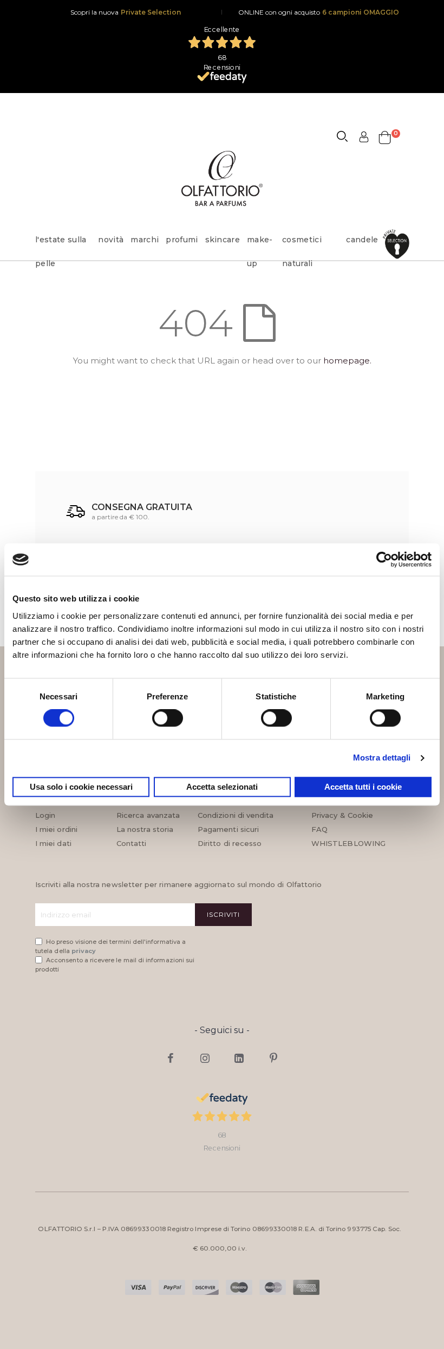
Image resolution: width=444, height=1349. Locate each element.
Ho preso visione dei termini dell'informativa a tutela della (110, 946)
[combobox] (347, 138)
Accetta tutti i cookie (363, 786)
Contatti (131, 843)
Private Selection (151, 12)
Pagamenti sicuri (228, 829)
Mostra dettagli (382, 758)
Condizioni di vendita (235, 815)
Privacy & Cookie (342, 815)
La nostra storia (144, 829)
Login (45, 815)
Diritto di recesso (230, 843)
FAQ (319, 829)
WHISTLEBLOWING (348, 843)
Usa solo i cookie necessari (81, 786)
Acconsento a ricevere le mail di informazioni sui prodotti (114, 964)
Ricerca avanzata (148, 815)
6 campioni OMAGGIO (360, 12)
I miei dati (53, 843)
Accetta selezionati (222, 786)
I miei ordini (56, 829)
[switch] (167, 719)
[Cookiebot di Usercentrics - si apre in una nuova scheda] (384, 559)
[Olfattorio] (222, 178)
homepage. (347, 360)
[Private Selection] (397, 248)
